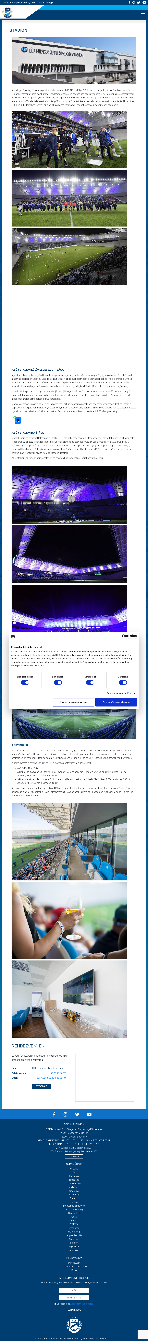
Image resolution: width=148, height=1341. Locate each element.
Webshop (74, 1239)
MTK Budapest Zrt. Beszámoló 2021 (74, 1147)
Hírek (74, 1172)
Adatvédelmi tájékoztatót (81, 1304)
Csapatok (74, 1176)
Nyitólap (74, 1168)
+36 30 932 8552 (57, 1073)
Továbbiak (74, 1156)
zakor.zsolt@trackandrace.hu (51, 1077)
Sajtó (74, 1217)
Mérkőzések (74, 1179)
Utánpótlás (74, 1228)
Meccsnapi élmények (74, 1205)
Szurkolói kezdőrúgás (74, 1209)
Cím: (14, 1068)
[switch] (58, 682)
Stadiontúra (74, 1213)
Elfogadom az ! (75, 1304)
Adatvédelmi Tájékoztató (74, 1266)
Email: (15, 1077)
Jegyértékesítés (74, 1235)
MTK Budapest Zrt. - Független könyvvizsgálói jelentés (74, 1129)
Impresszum (74, 1262)
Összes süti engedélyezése (116, 702)
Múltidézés (74, 1187)
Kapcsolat (74, 1250)
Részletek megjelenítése (119, 693)
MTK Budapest (74, 1183)
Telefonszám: (19, 1073)
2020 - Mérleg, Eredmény (74, 1136)
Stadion (74, 1242)
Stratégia (74, 1191)
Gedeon (74, 1198)
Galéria (74, 1202)
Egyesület (74, 1246)
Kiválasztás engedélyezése (73, 702)
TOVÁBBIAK (41, 1086)
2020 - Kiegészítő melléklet (74, 1133)
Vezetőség (74, 1194)
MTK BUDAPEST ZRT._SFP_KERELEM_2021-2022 (74, 1144)
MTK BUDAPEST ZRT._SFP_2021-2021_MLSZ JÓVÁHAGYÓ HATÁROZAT (74, 1140)
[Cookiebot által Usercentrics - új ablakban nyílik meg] (124, 636)
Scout (74, 1220)
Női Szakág (74, 1231)
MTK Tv (74, 1224)
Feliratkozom (74, 1310)
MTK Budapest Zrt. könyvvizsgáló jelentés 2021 (74, 1151)
